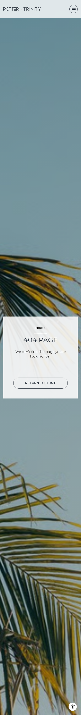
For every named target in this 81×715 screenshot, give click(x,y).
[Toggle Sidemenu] (73, 9)
